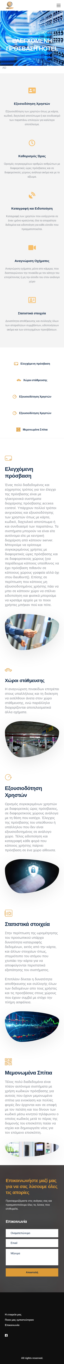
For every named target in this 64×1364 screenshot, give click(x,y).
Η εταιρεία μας (13, 1314)
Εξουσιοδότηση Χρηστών (35, 396)
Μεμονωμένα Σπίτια (35, 429)
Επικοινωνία (12, 1325)
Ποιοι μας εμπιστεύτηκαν (19, 1319)
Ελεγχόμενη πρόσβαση (35, 363)
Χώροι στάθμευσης (35, 380)
